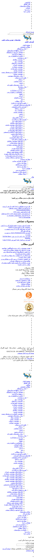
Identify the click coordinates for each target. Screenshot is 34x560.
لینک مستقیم (22, 353)
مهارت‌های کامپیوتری (16, 137)
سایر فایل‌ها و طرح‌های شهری (13, 154)
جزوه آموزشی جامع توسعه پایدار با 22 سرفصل (15, 213)
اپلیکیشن (27, 2)
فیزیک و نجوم (18, 432)
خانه (32, 189)
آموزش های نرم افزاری (19, 119)
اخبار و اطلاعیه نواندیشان (15, 50)
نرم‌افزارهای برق (17, 121)
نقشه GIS (20, 146)
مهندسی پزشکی (14, 421)
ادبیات (21, 96)
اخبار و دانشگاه (21, 49)
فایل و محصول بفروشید (22, 280)
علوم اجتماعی (18, 445)
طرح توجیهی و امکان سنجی (14, 157)
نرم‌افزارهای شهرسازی (15, 130)
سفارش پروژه (21, 163)
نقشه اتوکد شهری (17, 148)
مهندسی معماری (17, 67)
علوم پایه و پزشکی (20, 78)
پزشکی (20, 79)
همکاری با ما (26, 168)
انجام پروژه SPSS (21, 165)
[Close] (33, 549)
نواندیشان (29, 358)
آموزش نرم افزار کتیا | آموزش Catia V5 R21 (16, 240)
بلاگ (32, 177)
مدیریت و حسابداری (16, 90)
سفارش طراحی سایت (19, 161)
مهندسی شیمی (18, 70)
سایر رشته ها (22, 87)
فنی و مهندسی (21, 58)
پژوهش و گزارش (17, 54)
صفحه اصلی (26, 45)
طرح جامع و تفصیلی (16, 150)
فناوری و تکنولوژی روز (15, 56)
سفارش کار (26, 513)
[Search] (8, 187)
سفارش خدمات (25, 159)
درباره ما (27, 9)
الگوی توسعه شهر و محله (15, 152)
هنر (22, 99)
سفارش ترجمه (21, 166)
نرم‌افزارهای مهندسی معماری (13, 474)
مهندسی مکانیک (18, 59)
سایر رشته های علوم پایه (15, 85)
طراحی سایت (22, 515)
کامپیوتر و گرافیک (17, 63)
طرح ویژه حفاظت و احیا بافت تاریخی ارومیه (16, 206)
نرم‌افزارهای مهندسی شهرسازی (13, 475)
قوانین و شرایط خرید (23, 282)
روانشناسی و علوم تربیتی (15, 92)
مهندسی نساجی (14, 423)
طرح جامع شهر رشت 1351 (21, 212)
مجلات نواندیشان (25, 6)
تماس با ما (27, 11)
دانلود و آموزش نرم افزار (18, 103)
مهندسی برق (19, 61)
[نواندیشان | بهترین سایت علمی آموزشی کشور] (27, 183)
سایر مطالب (19, 101)
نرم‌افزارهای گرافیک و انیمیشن (13, 132)
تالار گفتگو (27, 4)
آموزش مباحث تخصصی (19, 107)
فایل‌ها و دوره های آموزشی (21, 105)
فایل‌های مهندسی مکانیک (15, 141)
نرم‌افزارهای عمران (16, 126)
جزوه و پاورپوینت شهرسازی (14, 156)
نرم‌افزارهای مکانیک (16, 123)
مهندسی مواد (15, 417)
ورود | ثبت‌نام (30, 32)
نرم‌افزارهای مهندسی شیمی (14, 125)
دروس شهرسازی (17, 506)
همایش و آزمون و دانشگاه (15, 52)
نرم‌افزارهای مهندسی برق (15, 477)
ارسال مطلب (22, 174)
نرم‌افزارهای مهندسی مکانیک (14, 479)
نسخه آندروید (30, 353)
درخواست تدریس (21, 170)
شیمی (21, 83)
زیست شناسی (18, 81)
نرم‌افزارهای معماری (16, 128)
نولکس (28, 385)
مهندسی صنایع (18, 74)
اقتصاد (21, 88)
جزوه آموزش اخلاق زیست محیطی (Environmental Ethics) (19, 209)
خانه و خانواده (18, 97)
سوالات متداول (25, 284)
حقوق (21, 94)
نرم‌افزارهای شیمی (17, 134)
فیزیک (21, 116)
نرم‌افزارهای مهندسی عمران (14, 472)
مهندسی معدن (14, 419)
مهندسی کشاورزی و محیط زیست (12, 72)
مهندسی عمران (18, 65)
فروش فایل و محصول (19, 172)
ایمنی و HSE (19, 108)
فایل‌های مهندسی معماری (15, 145)
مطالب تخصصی (25, 47)
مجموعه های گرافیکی (16, 508)
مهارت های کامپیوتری (16, 486)
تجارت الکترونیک (17, 117)
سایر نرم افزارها (17, 136)
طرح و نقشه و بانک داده (19, 139)
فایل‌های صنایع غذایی (16, 143)
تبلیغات (28, 8)
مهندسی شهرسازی (17, 68)
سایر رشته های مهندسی (15, 76)
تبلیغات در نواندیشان (20, 530)
